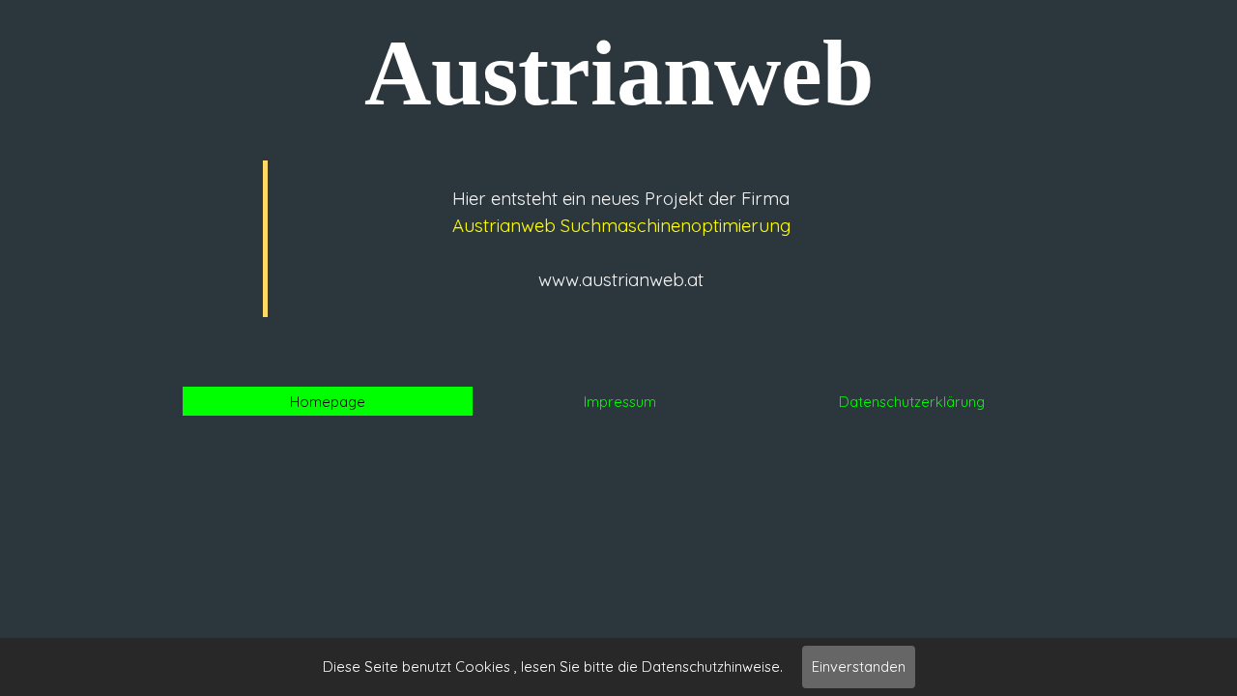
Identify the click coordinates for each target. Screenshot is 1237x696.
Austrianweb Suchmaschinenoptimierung (621, 225)
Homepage (327, 401)
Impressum (620, 401)
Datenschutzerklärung (912, 401)
